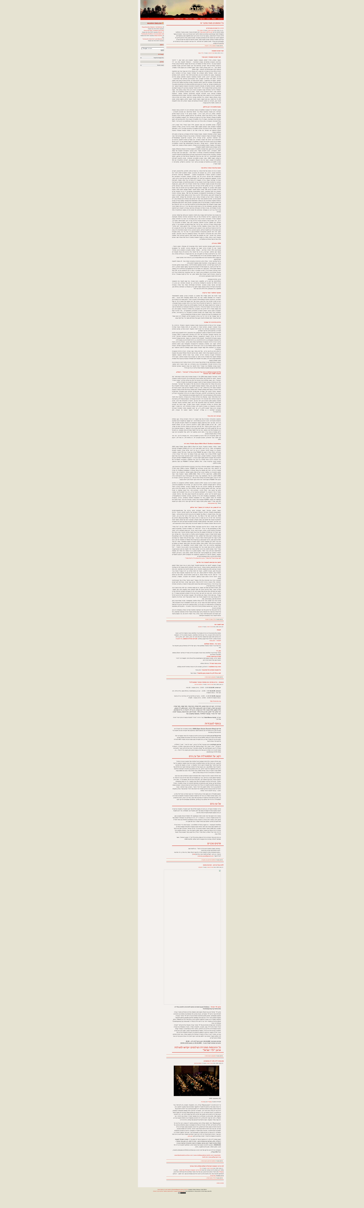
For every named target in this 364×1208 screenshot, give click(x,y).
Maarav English (154, 23)
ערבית (203, 1101)
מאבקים (200, 626)
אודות (208, 19)
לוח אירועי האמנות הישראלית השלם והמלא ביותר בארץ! (207, 1166)
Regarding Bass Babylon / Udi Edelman (152, 27)
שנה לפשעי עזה (219, 624)
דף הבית (220, 19)
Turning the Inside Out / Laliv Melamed (152, 39)
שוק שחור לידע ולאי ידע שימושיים (214, 1061)
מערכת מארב (211, 30)
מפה (194, 854)
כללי (198, 30)
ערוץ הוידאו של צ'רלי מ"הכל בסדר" (195, 558)
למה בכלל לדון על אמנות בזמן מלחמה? (209, 673)
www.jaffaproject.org (215, 1157)
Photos (214, 19)
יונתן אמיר (203, 32)
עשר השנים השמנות (218, 51)
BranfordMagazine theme (178, 1189)
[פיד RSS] (163, 23)
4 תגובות (207, 619)
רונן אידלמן (209, 32)
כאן (191, 1136)
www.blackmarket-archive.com (183, 1155)
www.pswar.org (212, 503)
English (196, 19)
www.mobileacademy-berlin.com (203, 1155)
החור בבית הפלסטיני (214, 666)
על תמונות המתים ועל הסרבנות (211, 670)
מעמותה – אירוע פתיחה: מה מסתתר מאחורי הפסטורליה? (206, 682)
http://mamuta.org (215, 701)
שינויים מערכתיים (211, 28)
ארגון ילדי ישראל (216, 1007)
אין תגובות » (204, 859)
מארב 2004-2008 (178, 19)
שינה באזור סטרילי (215, 663)
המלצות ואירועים (198, 684)
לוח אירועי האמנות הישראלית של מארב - (189, 1170)
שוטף (199, 53)
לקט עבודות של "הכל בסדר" (213, 558)
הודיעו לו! (213, 1175)
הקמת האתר (160, 1189)
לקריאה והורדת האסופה (190, 638)
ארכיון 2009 (188, 19)
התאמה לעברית (167, 1189)
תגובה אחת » (208, 677)
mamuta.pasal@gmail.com (206, 856)
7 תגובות (207, 45)
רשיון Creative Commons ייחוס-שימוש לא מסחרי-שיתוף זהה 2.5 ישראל (169, 1191)
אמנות (201, 30)
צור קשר (202, 19)
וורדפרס (186, 1189)
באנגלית (221, 1172)
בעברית (209, 1101)
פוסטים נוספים (220, 28)
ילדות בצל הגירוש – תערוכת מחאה (213, 865)
